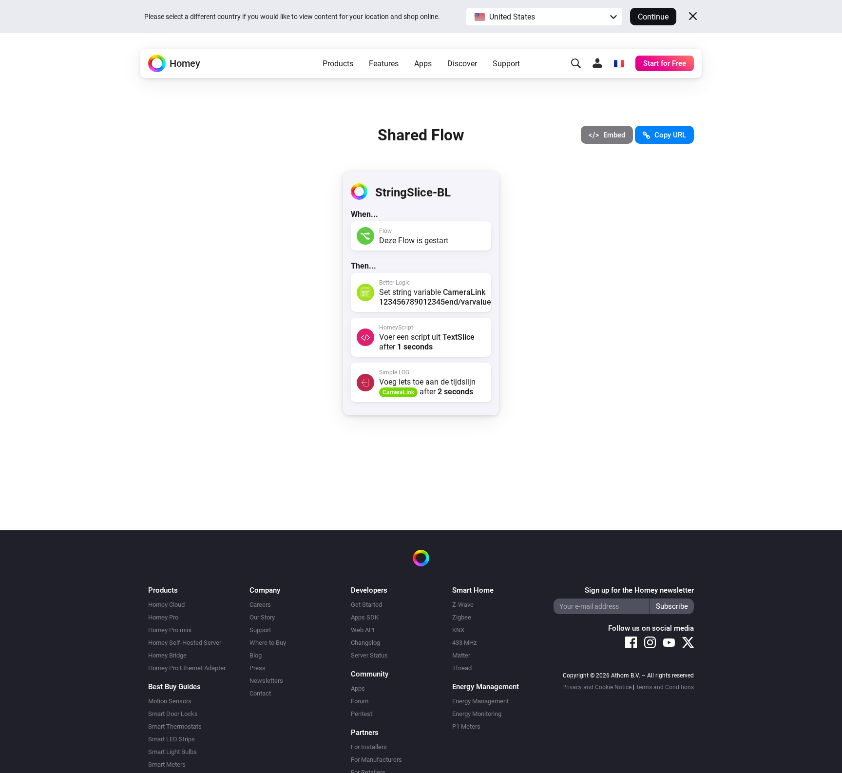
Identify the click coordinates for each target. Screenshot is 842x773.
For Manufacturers (376, 759)
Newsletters (266, 680)
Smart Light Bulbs (172, 751)
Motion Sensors (169, 701)
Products (338, 63)
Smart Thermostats (175, 726)
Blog (255, 655)
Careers (260, 604)
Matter (461, 655)
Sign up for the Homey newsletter (639, 590)
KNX (458, 630)
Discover (462, 63)
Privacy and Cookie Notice (597, 687)
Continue (653, 16)
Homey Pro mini (169, 630)
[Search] (576, 63)
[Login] (597, 63)
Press (257, 668)
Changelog (365, 642)
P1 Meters (466, 726)
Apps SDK (365, 617)
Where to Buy (267, 642)
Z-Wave (463, 604)
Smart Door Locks (173, 713)
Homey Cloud (166, 604)
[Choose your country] (619, 63)
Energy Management (480, 701)
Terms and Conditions (665, 687)
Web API (363, 630)
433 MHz (464, 642)
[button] (544, 16)
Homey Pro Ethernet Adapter (187, 668)
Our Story (262, 617)
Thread (462, 668)
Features (384, 63)
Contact (260, 693)
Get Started (366, 604)
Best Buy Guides (174, 686)
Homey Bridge (167, 655)
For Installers (369, 747)
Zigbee (461, 617)
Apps (423, 63)
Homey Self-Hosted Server (184, 642)
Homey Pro (163, 617)
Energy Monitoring (476, 713)
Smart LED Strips (171, 739)
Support (506, 63)
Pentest (361, 713)
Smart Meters (167, 764)
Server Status (369, 655)
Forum (359, 701)
